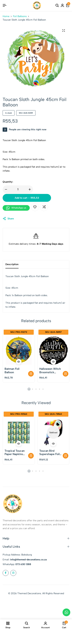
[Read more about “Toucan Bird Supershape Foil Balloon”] (65, 456)
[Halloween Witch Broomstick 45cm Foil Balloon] (53, 351)
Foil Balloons (20, 16)
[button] (44, 207)
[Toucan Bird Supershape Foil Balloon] (53, 433)
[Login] (62, 5)
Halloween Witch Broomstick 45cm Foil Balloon (50, 370)
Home (6, 16)
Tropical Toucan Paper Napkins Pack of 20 (15, 452)
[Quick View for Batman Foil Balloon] (18, 362)
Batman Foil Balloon (12, 370)
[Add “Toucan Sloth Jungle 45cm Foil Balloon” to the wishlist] (35, 207)
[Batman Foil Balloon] (19, 351)
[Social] (6, 573)
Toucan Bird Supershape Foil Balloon (49, 452)
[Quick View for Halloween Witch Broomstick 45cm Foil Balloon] (53, 362)
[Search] (57, 5)
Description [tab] (12, 264)
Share (11, 218)
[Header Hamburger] (4, 5)
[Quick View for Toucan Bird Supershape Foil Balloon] (53, 443)
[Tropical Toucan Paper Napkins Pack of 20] (19, 433)
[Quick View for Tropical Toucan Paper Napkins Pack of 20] (18, 443)
